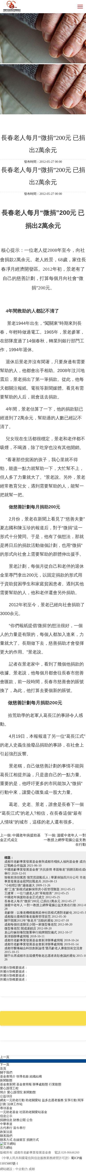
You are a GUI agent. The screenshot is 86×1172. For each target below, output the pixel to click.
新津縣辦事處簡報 (17, 936)
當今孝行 (19, 1128)
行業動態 (55, 1084)
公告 (29, 1120)
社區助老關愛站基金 (33, 1112)
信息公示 (6, 1116)
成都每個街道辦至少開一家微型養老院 (31, 924)
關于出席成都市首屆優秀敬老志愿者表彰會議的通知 (40, 955)
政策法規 (6, 1132)
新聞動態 (6, 1080)
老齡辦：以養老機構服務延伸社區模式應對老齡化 (38, 912)
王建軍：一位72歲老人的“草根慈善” (29, 893)
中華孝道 (6, 1124)
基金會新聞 (7, 1084)
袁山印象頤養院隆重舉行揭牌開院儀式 (31, 932)
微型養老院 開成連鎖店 (20, 928)
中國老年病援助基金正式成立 (24, 897)
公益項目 (6, 1096)
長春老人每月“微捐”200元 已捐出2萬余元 (32, 901)
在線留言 (19, 1139)
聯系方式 (6, 1139)
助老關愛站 (33, 1100)
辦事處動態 (40, 1084)
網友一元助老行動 (12, 1100)
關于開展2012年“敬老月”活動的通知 (29, 920)
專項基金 (6, 1108)
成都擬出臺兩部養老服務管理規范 (28, 916)
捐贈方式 (32, 1139)
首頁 (3, 1068)
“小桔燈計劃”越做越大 (20, 885)
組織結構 (36, 1076)
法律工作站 (14, 1104)
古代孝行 (6, 1128)
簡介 (3, 1092)
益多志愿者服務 (53, 1100)
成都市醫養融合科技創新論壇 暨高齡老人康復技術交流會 (43, 948)
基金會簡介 (7, 1076)
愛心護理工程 (9, 1088)
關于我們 (6, 1072)
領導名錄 (22, 1076)
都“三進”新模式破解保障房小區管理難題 (32, 889)
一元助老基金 (9, 1112)
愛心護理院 (14, 1092)
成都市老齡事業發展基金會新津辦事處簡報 (34, 940)
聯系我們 (6, 1135)
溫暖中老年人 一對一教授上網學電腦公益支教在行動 (40, 905)
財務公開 (19, 1120)
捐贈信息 (6, 1120)
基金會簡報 (24, 1084)
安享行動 (70, 1100)
